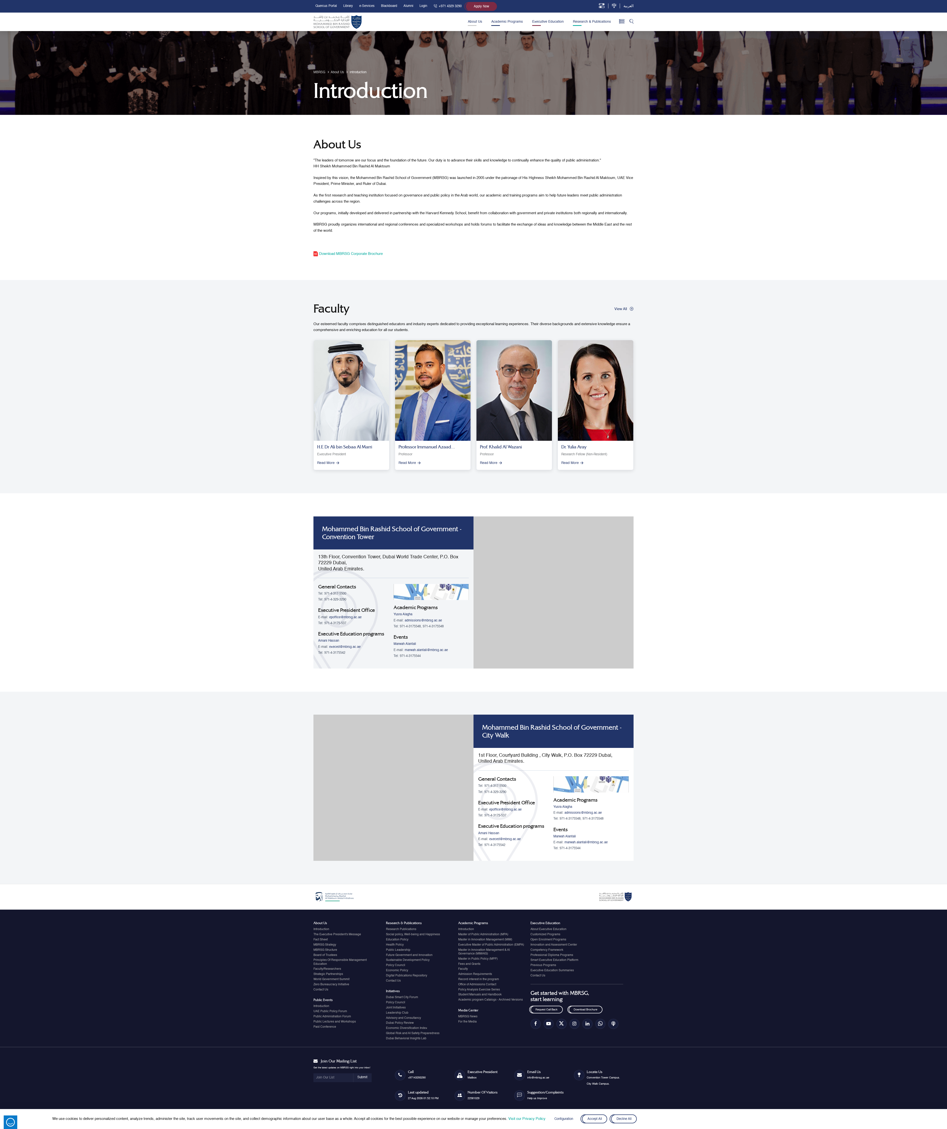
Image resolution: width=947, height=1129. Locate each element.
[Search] (631, 22)
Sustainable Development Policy (408, 960)
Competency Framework (546, 950)
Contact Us (320, 989)
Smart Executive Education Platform (554, 960)
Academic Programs (507, 21)
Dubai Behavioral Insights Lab (406, 1038)
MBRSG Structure (325, 950)
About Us (475, 21)
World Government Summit (331, 979)
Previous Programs (543, 965)
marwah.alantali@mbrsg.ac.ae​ (426, 650)
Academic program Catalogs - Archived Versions (490, 999)
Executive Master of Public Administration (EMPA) (491, 944)
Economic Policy (397, 970)
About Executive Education (548, 929)
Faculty (463, 969)
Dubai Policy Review (400, 1023)
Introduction (321, 929)
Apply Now (481, 6)
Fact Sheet (320, 939)
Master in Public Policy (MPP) (478, 958)
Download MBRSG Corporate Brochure (350, 254)
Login (423, 6)
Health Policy (395, 944)
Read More (326, 463)
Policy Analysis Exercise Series (479, 989)
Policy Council (395, 965)
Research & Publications (592, 21)
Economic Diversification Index (406, 1028)
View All (620, 309)
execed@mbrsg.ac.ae (345, 647)
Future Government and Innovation (409, 955)
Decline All (624, 1119)
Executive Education (548, 21)
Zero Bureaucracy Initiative (331, 984)
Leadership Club (397, 1012)
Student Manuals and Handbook (480, 994)
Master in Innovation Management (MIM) (485, 939)
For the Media (467, 1021)
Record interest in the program (478, 979)
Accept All (594, 1119)
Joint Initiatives (396, 1007)
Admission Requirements (475, 974)
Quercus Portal (326, 6)
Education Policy (397, 939)
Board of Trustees (325, 955)
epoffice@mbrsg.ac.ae (345, 617)
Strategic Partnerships (328, 974)
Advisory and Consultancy (403, 1018)
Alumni (408, 6)
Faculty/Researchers (327, 969)
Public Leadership (398, 950)
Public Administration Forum (332, 1016)
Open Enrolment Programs (548, 939)
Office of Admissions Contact (477, 984)
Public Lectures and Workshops (334, 1021)
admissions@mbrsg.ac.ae (423, 620)
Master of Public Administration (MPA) (483, 934)
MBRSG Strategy (324, 944)
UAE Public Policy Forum (330, 1011)
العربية (628, 6)
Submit (362, 1077)
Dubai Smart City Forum (402, 997)
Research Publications (401, 929)
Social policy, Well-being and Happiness (413, 934)
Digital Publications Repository (406, 975)
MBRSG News (467, 1016)
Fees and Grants (469, 964)
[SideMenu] (622, 22)
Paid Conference (324, 1026)
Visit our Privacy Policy (527, 1119)
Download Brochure (585, 1009)
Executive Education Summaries (552, 970)
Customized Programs (545, 934)
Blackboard (389, 6)
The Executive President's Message (337, 934)
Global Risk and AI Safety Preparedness (412, 1033)
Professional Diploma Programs (551, 955)
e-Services (367, 6)
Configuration (563, 1119)
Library (348, 6)
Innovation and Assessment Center (553, 944)
